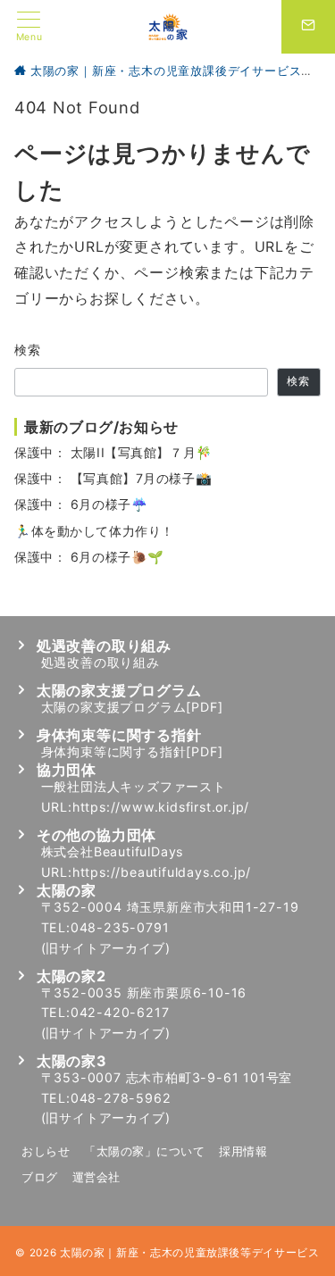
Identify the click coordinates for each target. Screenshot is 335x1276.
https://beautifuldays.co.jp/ (161, 872)
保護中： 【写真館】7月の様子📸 (113, 478)
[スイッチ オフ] (308, 27)
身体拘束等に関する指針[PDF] (132, 751)
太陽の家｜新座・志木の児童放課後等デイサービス (190, 1253)
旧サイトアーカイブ (105, 947)
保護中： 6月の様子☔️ (80, 504)
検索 (28, 349)
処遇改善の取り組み (100, 662)
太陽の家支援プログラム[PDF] (132, 706)
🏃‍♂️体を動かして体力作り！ (94, 530)
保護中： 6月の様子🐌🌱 (89, 556)
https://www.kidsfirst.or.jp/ (160, 806)
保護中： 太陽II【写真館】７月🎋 (113, 452)
